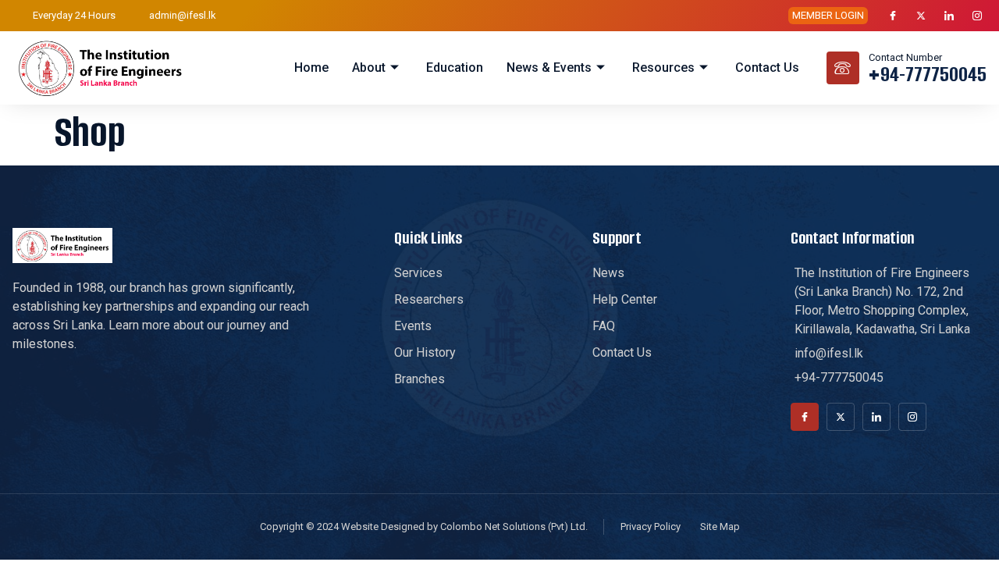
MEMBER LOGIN (828, 15)
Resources (663, 67)
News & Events (549, 67)
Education (454, 67)
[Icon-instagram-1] (977, 15)
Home (311, 67)
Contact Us (767, 67)
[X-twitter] (921, 15)
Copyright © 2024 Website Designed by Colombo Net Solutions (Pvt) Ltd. (424, 526)
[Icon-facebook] (892, 15)
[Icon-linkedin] (949, 15)
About (369, 67)
